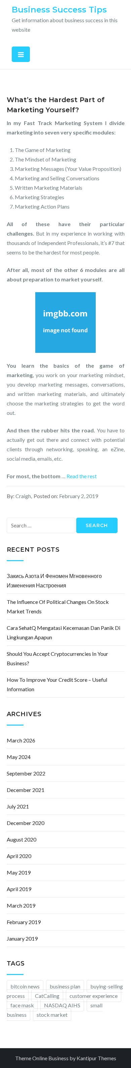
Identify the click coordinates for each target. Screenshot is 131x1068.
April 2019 (19, 889)
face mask (22, 1005)
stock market (52, 1014)
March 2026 (21, 740)
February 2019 (24, 922)
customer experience (94, 996)
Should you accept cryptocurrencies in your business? (57, 658)
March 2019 (21, 905)
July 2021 (18, 806)
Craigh (23, 496)
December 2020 (25, 823)
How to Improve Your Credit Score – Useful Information (57, 684)
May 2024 (19, 757)
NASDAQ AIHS (62, 1005)
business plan (65, 986)
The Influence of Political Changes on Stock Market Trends (58, 606)
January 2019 (22, 938)
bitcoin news (25, 986)
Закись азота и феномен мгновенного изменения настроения (54, 580)
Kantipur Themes (96, 1058)
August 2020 (21, 839)
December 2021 (25, 790)
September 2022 (26, 773)
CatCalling (47, 996)
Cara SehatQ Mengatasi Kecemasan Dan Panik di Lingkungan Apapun (63, 632)
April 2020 (19, 856)
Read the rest (82, 476)
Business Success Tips (59, 9)
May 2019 (19, 872)
